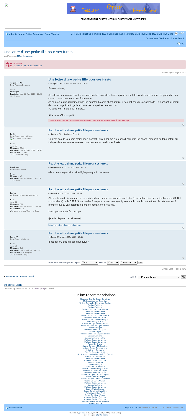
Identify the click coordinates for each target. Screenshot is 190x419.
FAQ (182, 43)
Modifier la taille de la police (181, 33)
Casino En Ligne (165, 34)
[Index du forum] (23, 16)
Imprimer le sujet (176, 33)
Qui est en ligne (13, 285)
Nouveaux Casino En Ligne (95, 371)
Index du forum (16, 34)
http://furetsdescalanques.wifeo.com (64, 225)
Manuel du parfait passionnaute (28, 66)
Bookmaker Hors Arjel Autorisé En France (95, 354)
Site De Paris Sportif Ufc (95, 352)
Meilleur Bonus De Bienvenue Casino (95, 303)
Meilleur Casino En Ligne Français (95, 334)
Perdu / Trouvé (52, 34)
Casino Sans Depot (95, 362)
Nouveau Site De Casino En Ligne (95, 299)
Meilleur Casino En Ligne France (95, 315)
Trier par (103, 262)
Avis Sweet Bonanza (95, 350)
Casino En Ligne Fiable (95, 321)
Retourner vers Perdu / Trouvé (20, 276)
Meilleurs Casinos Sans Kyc (95, 301)
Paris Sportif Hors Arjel (95, 393)
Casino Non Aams (116, 34)
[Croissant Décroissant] (131, 262)
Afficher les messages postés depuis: (64, 262)
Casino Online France (95, 389)
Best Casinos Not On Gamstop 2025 (88, 34)
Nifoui (19, 56)
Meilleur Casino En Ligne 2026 (95, 369)
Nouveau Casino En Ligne (95, 360)
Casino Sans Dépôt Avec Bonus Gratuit (165, 38)
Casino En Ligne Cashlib (95, 381)
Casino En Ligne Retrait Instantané (95, 379)
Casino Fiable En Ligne (95, 377)
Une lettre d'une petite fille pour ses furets (38, 52)
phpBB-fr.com (102, 415)
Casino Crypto (95, 332)
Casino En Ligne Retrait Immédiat (95, 401)
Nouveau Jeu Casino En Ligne (95, 319)
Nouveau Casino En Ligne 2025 (141, 34)
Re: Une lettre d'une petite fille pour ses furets (78, 130)
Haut (183, 125)
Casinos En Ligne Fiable (95, 366)
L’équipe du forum (132, 407)
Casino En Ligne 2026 (95, 356)
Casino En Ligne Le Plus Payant (95, 375)
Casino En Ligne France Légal (95, 309)
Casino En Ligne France (95, 311)
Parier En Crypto (95, 344)
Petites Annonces (34, 34)
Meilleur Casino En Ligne (95, 317)
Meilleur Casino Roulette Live (95, 348)
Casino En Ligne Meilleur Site (95, 324)
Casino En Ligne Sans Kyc (95, 391)
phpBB (82, 413)
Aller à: (133, 277)
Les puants (28, 56)
